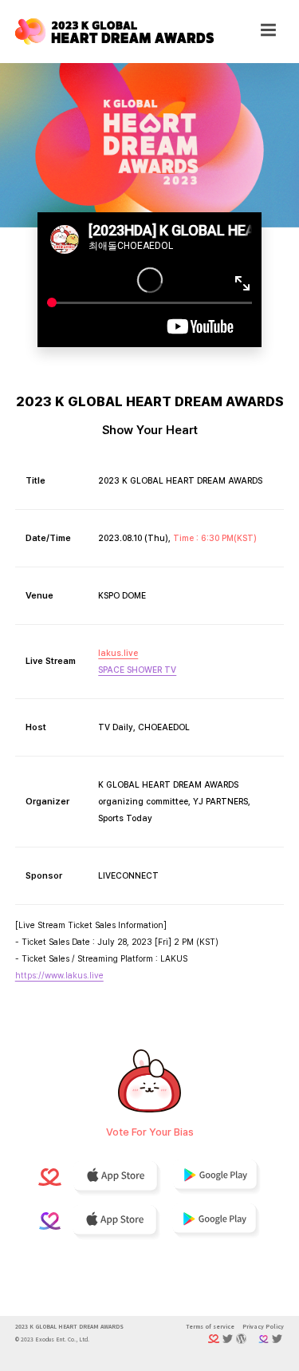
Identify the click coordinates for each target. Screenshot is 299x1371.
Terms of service (210, 1326)
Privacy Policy (263, 1326)
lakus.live (118, 653)
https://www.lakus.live (59, 975)
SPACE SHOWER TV (137, 670)
